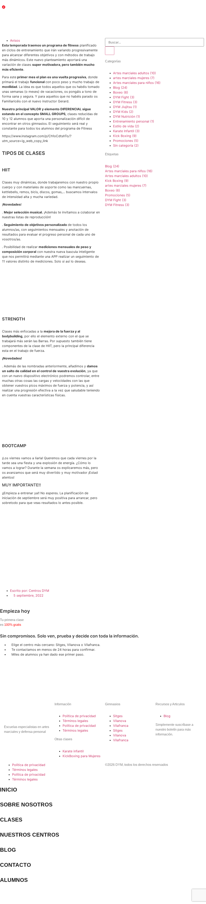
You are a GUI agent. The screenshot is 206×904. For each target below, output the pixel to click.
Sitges (118, 716)
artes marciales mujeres (125, 185)
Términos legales (75, 721)
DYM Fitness (117, 205)
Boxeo (112, 190)
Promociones (117, 195)
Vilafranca (120, 726)
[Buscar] (109, 50)
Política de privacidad (79, 716)
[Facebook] (20, 743)
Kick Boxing (117, 181)
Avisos (15, 40)
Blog (112, 166)
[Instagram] (9, 743)
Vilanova (119, 721)
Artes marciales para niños (128, 171)
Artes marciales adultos (126, 176)
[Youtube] (31, 743)
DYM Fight (115, 200)
